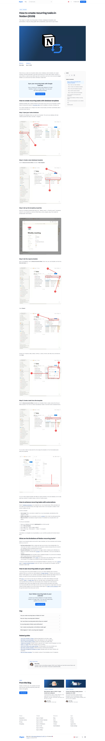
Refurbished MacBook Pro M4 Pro (39, 736)
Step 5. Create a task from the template (75, 92)
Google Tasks (31, 580)
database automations (27, 505)
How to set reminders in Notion (27, 638)
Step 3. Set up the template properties (75, 88)
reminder (43, 516)
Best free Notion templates (26, 652)
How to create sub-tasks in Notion (28, 641)
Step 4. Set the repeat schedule (74, 90)
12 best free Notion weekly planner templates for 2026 (74, 692)
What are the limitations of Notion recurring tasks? (75, 98)
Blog (26, 1)
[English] (69, 2)
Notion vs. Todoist (24, 644)
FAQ (68, 102)
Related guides (70, 104)
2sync (22, 578)
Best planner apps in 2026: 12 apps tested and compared (52, 692)
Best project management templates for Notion (30, 649)
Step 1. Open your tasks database (74, 84)
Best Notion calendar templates (27, 647)
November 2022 (36, 105)
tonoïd (28, 737)
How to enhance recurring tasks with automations (74, 95)
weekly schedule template (28, 563)
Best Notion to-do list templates (27, 640)
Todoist (36, 557)
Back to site (76, 1)
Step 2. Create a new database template (75, 86)
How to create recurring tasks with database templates (74, 82)
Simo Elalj (21, 65)
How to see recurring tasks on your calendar (75, 100)
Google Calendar (44, 573)
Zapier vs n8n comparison (52, 586)
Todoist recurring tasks (25, 643)
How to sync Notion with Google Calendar (29, 646)
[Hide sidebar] (64, 73)
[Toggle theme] (71, 2)
